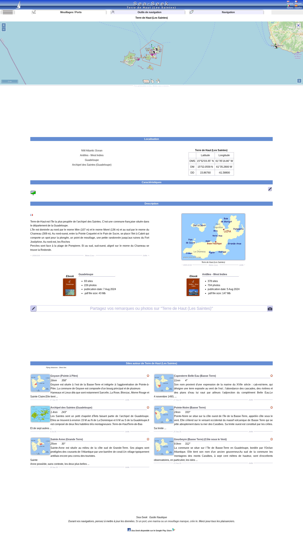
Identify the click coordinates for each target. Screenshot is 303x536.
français (298, 4)
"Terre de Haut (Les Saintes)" (151, 308)
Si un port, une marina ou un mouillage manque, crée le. (167, 521)
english (290, 4)
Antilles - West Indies (92, 155)
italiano (290, 8)
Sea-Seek (151, 4)
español (298, 8)
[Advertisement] (151, 110)
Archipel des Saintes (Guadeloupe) (91, 164)
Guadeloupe (92, 160)
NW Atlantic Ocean (91, 150)
